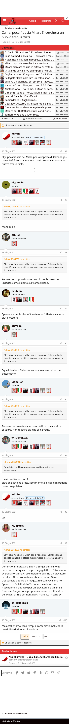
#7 (66, 455)
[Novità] (55, 21)
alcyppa (17, 325)
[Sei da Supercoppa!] (37, 147)
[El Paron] (20, 147)
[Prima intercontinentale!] (48, 147)
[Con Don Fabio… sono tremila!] (31, 147)
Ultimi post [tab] (8, 47)
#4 (66, 308)
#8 (66, 511)
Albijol (16, 235)
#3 (66, 252)
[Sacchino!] (43, 147)
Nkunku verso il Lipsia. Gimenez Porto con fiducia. (36, 656)
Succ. (35, 636)
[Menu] (5, 21)
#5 (66, 343)
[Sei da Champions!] (26, 147)
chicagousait (20, 602)
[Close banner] (66, 18)
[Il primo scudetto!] (26, 196)
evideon (17, 291)
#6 (66, 399)
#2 (66, 200)
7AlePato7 (18, 525)
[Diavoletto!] (14, 147)
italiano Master (12, 721)
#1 (66, 151)
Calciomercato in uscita (27, 659)
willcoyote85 (20, 437)
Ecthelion (17, 381)
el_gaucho (18, 182)
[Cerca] (62, 21)
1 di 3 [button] (25, 636)
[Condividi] (61, 151)
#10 (65, 620)
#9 (66, 543)
